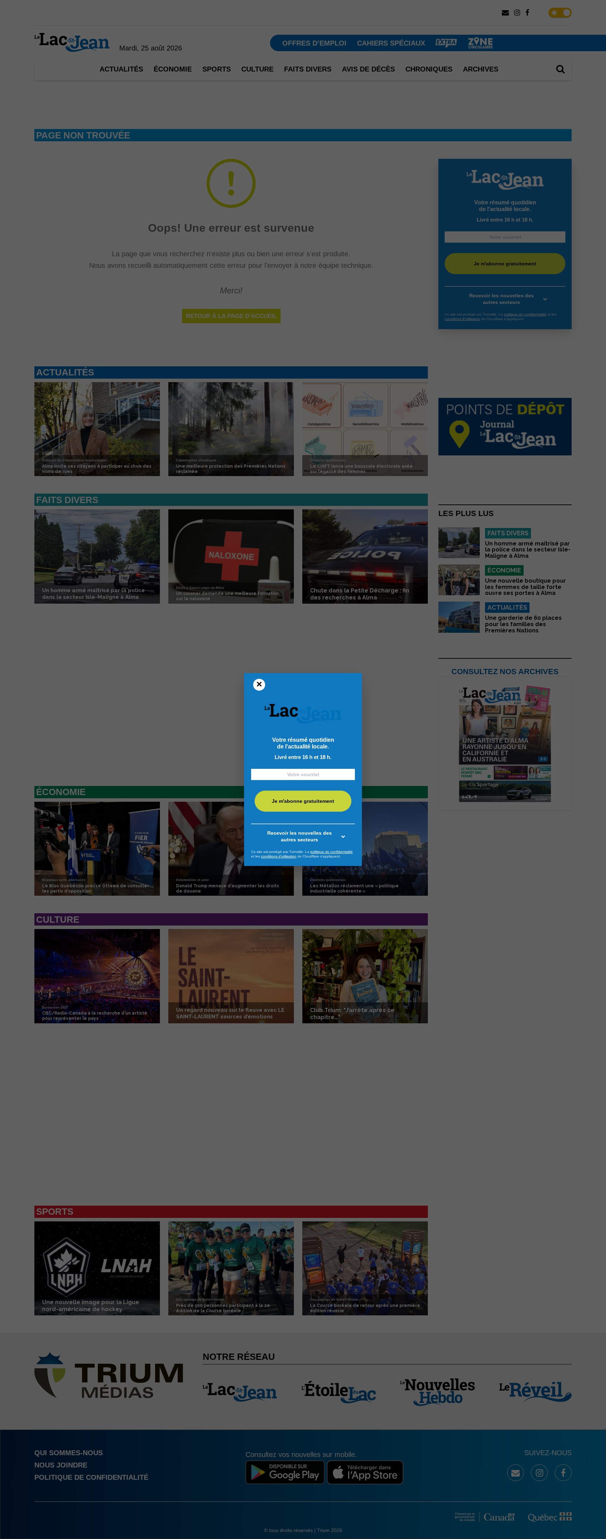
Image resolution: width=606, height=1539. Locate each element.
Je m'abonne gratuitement (303, 801)
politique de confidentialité (331, 852)
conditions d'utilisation (278, 856)
